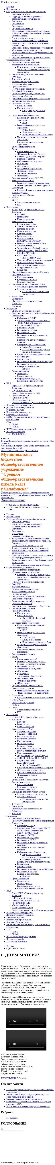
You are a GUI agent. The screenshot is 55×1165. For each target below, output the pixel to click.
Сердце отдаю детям (26, 224)
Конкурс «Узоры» (25, 238)
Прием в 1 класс (24, 106)
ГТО (19, 205)
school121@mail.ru (30, 505)
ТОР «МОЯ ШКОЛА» (16, 434)
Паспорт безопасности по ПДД (26, 393)
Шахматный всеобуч (15, 431)
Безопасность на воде (27, 364)
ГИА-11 (15, 427)
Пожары (26, 369)
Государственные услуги (28, 378)
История (21, 214)
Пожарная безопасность (28, 366)
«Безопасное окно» (25, 171)
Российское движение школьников (33, 183)
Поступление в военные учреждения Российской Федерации (28, 90)
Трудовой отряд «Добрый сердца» (32, 248)
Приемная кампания (21, 103)
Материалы (11, 308)
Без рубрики (12, 1118)
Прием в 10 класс (25, 108)
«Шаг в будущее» (20, 192)
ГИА (8, 422)
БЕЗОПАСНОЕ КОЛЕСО (29, 241)
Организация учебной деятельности (28, 94)
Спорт (14, 200)
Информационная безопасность (31, 345)
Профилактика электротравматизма (33, 354)
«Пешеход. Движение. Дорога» (31, 154)
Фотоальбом (17, 296)
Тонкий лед (17, 388)
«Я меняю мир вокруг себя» (30, 262)
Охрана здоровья (24, 376)
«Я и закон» (22, 164)
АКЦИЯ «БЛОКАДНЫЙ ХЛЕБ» (32, 250)
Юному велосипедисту (22, 400)
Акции (15, 149)
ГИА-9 (15, 424)
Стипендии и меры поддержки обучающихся (32, 48)
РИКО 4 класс (28, 130)
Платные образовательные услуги (27, 38)
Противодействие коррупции (19, 405)
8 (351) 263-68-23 (14, 505)
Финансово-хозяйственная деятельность (30, 40)
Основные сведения (21, 14)
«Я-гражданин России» (27, 267)
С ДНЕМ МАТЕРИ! (26, 253)
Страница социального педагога (32, 287)
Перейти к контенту (10, 2)
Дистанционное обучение (23, 101)
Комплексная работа (31, 132)
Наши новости (13, 9)
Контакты (16, 306)
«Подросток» (23, 176)
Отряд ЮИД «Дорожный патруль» (27, 386)
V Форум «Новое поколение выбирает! (35, 260)
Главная (10, 7)
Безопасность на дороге (28, 330)
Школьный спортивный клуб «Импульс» (30, 272)
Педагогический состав (22, 28)
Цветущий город (24, 233)
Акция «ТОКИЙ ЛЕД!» (28, 325)
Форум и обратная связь (17, 414)
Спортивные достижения (28, 202)
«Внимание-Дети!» (20, 398)
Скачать (22, 1078)
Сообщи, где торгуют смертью (31, 156)
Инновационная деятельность (25, 81)
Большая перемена (25, 236)
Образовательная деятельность (20, 60)
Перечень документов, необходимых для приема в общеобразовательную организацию (33, 69)
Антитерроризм (24, 359)
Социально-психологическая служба (28, 284)
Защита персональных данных (36, 349)
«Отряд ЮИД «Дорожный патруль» (28, 209)
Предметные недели (21, 275)
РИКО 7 (15, 197)
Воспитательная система (23, 180)
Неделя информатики (27, 279)
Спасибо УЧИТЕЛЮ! (27, 226)
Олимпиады (17, 188)
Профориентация (20, 86)
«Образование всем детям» (29, 161)
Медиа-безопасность (31, 347)
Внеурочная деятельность (23, 147)
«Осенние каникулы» (27, 173)
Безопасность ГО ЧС (26, 332)
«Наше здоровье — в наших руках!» (33, 185)
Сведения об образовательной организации (26, 11)
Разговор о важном (25, 229)
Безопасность (18, 316)
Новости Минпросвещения (18, 412)
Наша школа (12, 207)
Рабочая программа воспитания (31, 243)
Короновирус (23, 357)
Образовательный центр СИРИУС (27, 178)
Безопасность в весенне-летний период (35, 361)
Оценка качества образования (25, 115)
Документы (17, 21)
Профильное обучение (22, 96)
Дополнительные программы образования (31, 98)
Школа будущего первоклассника (27, 301)
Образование (18, 24)
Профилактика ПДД (21, 395)
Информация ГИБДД (26, 318)
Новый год (22, 270)
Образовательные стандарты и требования (31, 57)
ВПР (24, 122)
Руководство (17, 26)
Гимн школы (23, 217)
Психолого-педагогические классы (28, 74)
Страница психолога (26, 289)
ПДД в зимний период (22, 390)
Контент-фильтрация (31, 352)
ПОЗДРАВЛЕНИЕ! (10, 1078)
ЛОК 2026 (16, 77)
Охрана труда (23, 373)
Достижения (17, 299)
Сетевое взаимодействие (23, 195)
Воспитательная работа (22, 221)
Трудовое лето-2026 (21, 79)
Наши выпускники (25, 219)
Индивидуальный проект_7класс (37, 135)
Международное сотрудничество (27, 50)
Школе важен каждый (27, 151)
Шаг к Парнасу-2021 (31, 258)
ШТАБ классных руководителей (21, 429)
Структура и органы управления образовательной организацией (27, 17)
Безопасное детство (26, 159)
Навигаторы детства (26, 231)
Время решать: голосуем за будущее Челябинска (28, 1106)
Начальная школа (25, 277)
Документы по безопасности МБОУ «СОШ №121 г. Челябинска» (33, 321)
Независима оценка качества (30, 381)
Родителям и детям (15, 410)
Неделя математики (26, 282)
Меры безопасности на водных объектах (19, 450)
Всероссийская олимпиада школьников (35, 190)
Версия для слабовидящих (13, 500)
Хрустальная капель (26, 246)
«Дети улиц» (23, 166)
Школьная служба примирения (26, 311)
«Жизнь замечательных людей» (31, 265)
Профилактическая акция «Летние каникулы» (33, 402)
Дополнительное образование (20, 407)
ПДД (8, 383)
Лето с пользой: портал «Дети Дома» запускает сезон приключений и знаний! (27, 1095)
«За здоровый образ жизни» (29, 168)
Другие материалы (20, 371)
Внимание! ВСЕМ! (26, 328)
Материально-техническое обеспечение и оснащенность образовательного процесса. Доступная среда (31, 33)
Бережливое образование (23, 84)
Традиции (16, 212)
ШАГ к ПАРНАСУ (26, 255)
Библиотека (17, 303)
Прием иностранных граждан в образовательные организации (26, 63)
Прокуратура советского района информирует (33, 313)
